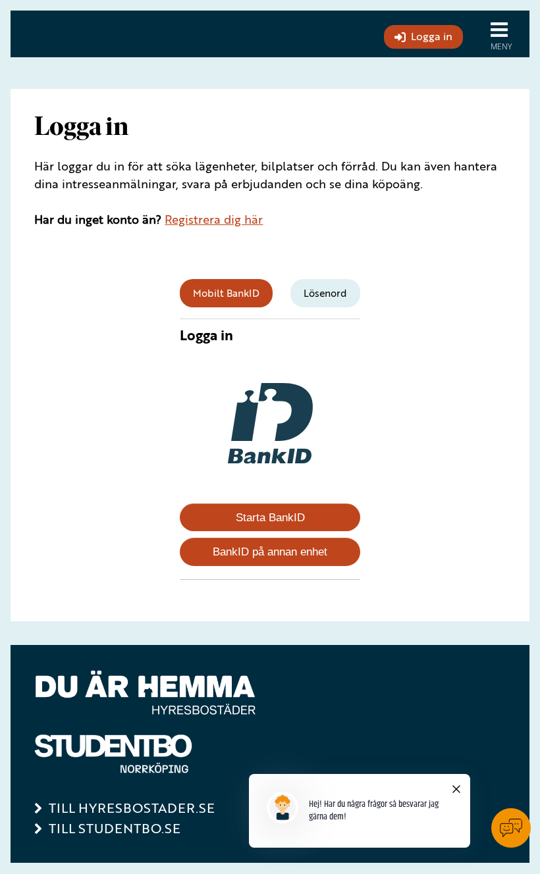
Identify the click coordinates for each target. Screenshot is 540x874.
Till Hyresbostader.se (132, 807)
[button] (504, 34)
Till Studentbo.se (114, 828)
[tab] (226, 293)
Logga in (431, 36)
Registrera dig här (214, 219)
